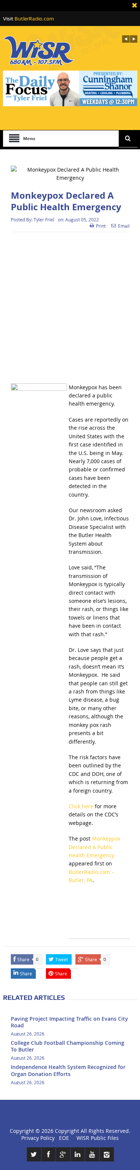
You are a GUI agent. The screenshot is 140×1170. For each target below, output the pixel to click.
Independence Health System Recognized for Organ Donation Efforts (68, 1070)
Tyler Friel (44, 219)
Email (124, 226)
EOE (62, 1137)
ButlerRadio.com (34, 19)
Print (101, 226)
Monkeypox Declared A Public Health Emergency (94, 847)
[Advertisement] (70, 307)
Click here (81, 806)
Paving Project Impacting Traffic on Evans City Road (69, 1022)
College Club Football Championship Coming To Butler (67, 1046)
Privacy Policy (38, 1137)
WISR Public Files (98, 1137)
